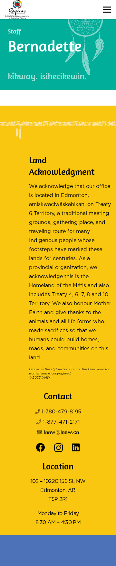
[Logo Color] (17, 9)
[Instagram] (58, 448)
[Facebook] (40, 447)
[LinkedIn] (76, 447)
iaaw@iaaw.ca (61, 432)
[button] (107, 10)
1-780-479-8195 (61, 412)
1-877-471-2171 (61, 422)
